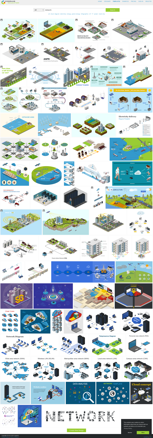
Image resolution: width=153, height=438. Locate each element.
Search (112, 10)
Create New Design (76, 430)
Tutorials (145, 437)
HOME (100, 1)
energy (69, 14)
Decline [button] (130, 432)
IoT (90, 14)
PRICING (133, 1)
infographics (84, 14)
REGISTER (148, 1)
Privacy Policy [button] (128, 428)
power (96, 14)
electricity (63, 14)
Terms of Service (14, 437)
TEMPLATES (116, 1)
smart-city (102, 14)
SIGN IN (140, 1)
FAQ (150, 437)
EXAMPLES (125, 1)
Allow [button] (142, 432)
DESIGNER (107, 1)
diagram (57, 14)
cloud (52, 14)
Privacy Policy (5, 437)
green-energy (76, 14)
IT (92, 14)
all (49, 14)
